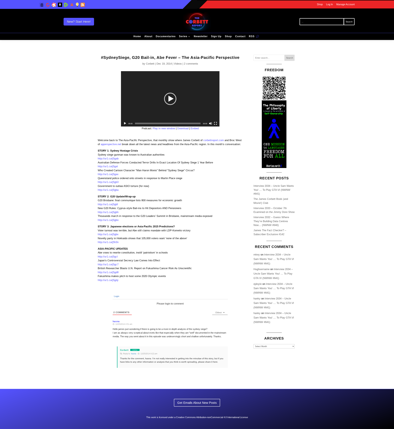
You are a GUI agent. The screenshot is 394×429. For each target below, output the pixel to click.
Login (116, 296)
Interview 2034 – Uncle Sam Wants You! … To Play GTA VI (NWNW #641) (273, 189)
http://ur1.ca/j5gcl (108, 256)
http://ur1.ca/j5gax (108, 174)
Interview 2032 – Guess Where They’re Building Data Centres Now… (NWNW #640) (271, 221)
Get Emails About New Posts (197, 402)
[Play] (125, 123)
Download (183, 128)
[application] (170, 99)
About (148, 36)
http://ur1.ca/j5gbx (108, 234)
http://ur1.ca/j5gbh (108, 212)
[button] (170, 99)
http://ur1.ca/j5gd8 (108, 272)
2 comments (191, 63)
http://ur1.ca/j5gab (108, 158)
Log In (329, 4)
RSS (252, 36)
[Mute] (210, 123)
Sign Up (216, 36)
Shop (320, 4)
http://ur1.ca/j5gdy (108, 280)
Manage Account (345, 4)
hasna (133, 354)
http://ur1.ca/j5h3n (108, 242)
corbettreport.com (213, 140)
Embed (195, 128)
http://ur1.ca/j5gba (108, 189)
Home (137, 36)
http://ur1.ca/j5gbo (108, 220)
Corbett (150, 63)
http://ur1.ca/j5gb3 (108, 182)
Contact (240, 36)
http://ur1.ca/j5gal (108, 166)
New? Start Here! (79, 21)
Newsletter (201, 36)
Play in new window (164, 128)
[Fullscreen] (215, 123)
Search (289, 58)
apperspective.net (111, 144)
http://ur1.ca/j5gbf (108, 204)
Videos (178, 63)
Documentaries (166, 36)
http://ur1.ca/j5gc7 (108, 264)
